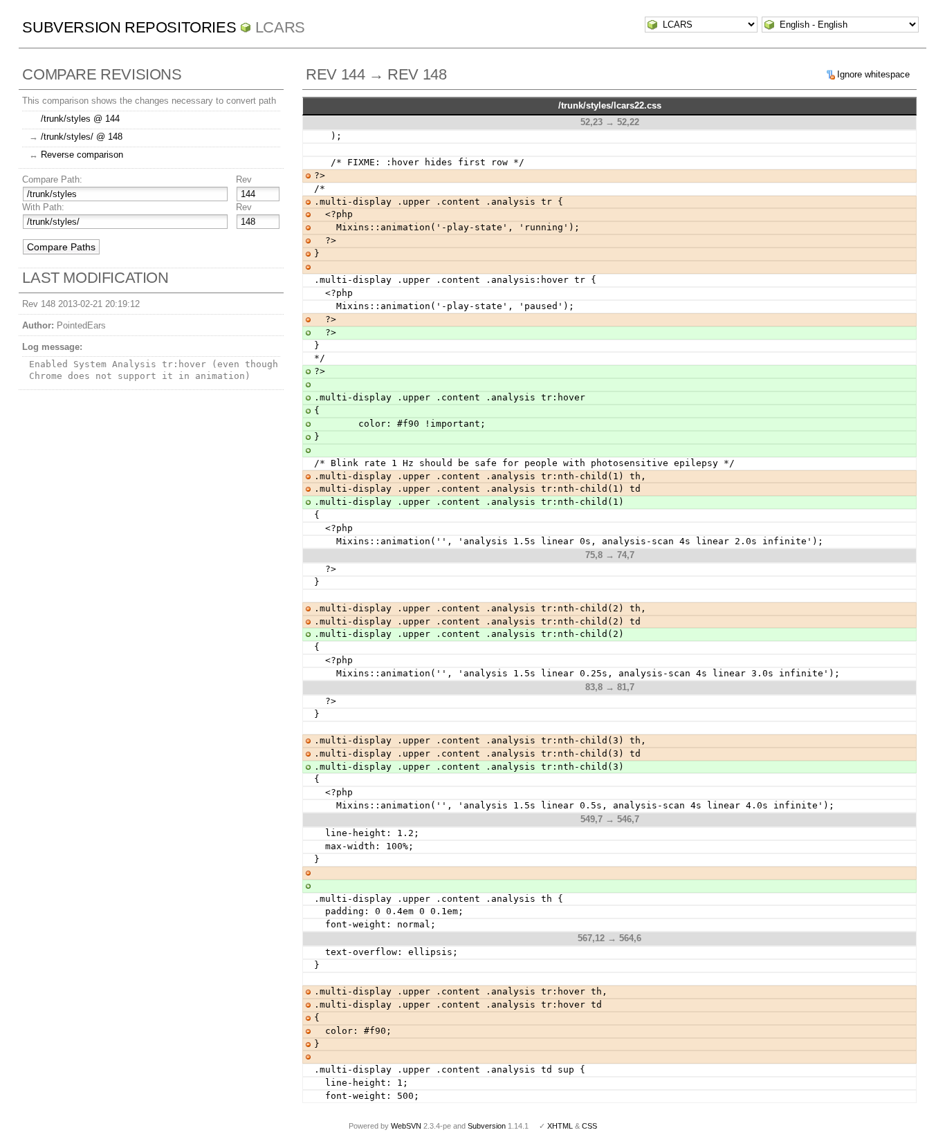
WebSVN (406, 1126)
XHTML (560, 1126)
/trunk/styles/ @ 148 (81, 136)
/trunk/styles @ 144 (80, 118)
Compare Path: (52, 179)
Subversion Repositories (129, 27)
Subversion (487, 1126)
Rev (244, 179)
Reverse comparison (82, 154)
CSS (589, 1126)
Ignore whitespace (873, 74)
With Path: (43, 207)
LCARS (280, 27)
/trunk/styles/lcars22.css (609, 105)
